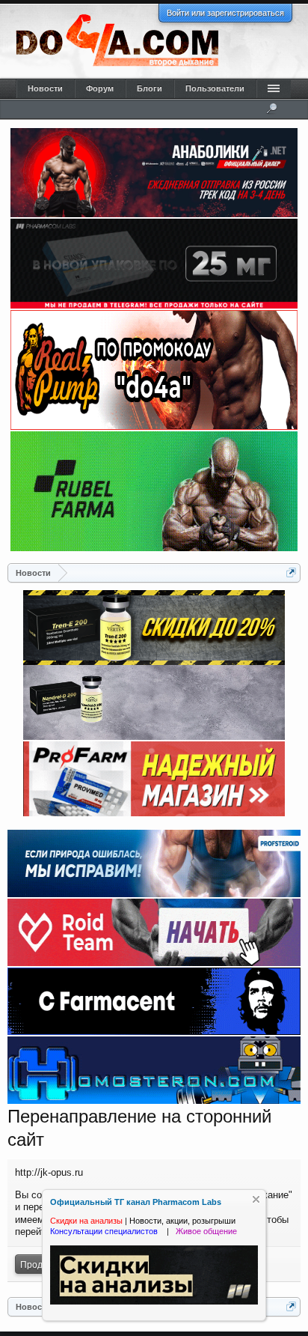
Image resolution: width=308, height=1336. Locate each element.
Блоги (149, 88)
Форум (100, 88)
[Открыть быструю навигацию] (291, 572)
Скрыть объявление (256, 1199)
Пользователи (214, 88)
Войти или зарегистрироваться (225, 12)
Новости (45, 88)
